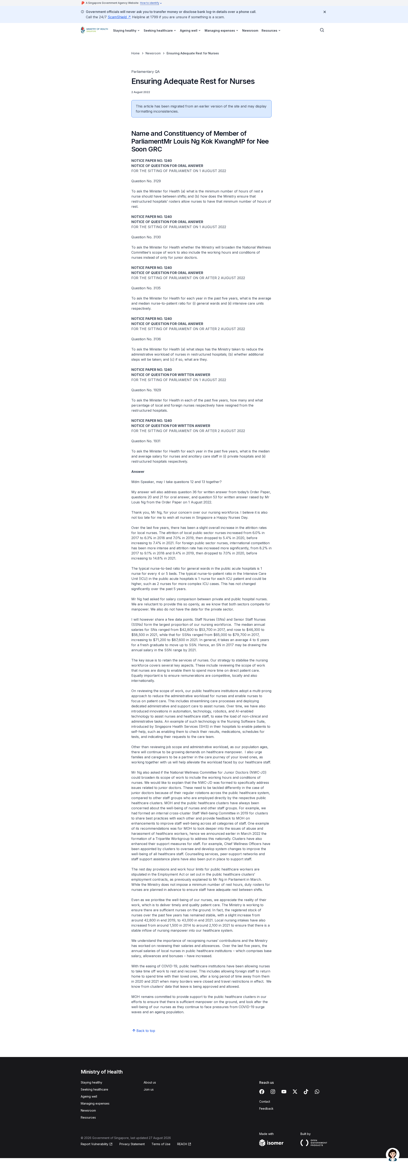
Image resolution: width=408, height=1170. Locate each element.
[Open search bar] (322, 30)
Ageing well (89, 1096)
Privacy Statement (132, 1144)
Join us (149, 1089)
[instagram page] (272, 1091)
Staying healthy (91, 1082)
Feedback (266, 1108)
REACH (182, 1144)
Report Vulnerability (94, 1144)
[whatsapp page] (317, 1091)
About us (150, 1082)
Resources (88, 1117)
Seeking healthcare (94, 1089)
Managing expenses (95, 1103)
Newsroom (250, 30)
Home (135, 53)
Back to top (145, 1031)
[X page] (295, 1091)
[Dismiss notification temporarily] (325, 12)
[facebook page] (261, 1091)
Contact (264, 1101)
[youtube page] (283, 1091)
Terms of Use (161, 1144)
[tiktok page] (306, 1091)
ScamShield (117, 17)
